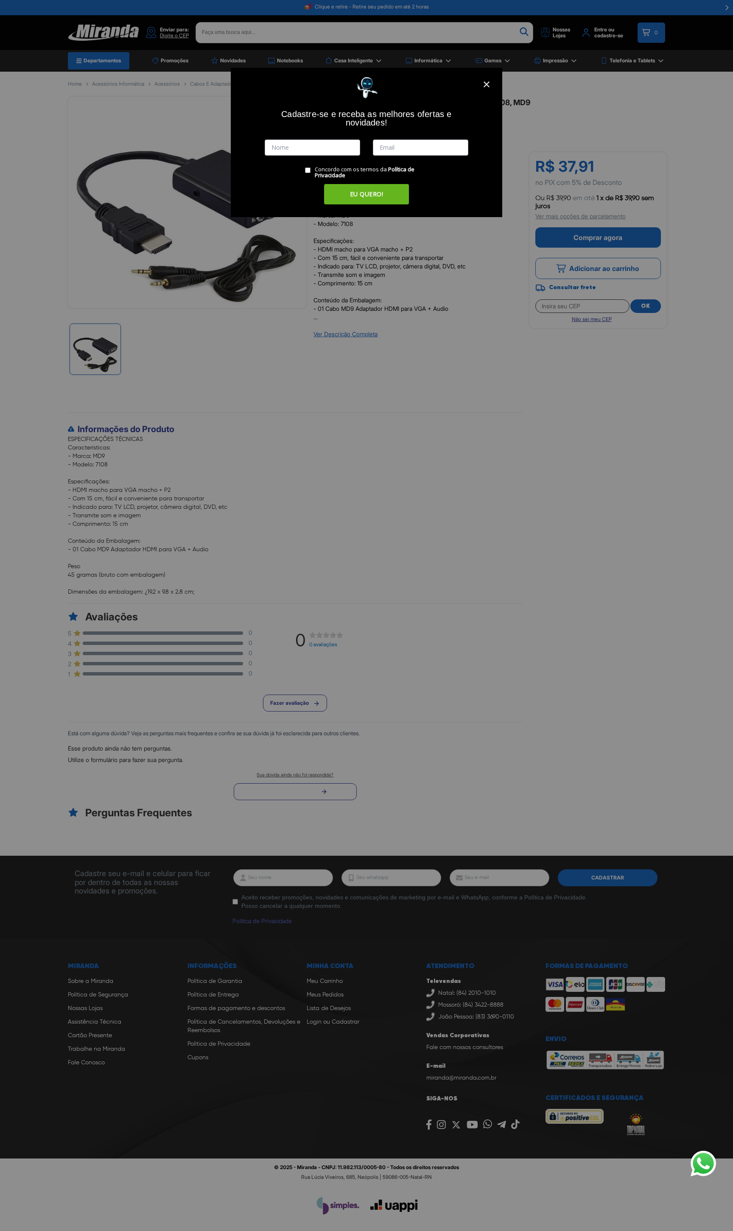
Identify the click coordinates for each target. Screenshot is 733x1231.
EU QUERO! (366, 194)
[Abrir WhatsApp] (703, 1163)
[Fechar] (487, 84)
